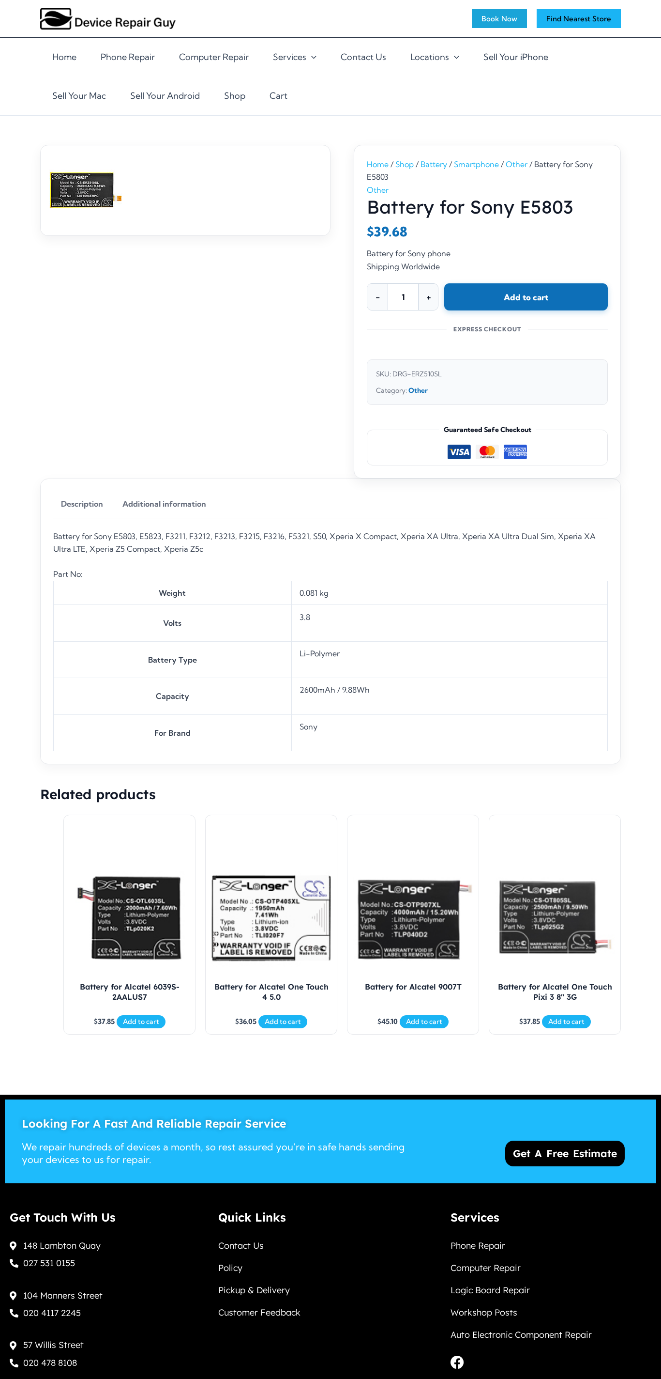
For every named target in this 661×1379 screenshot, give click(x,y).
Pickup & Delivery (254, 1290)
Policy (230, 1267)
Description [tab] (82, 504)
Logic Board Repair (490, 1290)
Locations (429, 56)
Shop (234, 95)
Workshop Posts (484, 1312)
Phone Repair (128, 56)
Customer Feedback (259, 1312)
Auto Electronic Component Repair (521, 1334)
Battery (434, 164)
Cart (278, 95)
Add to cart (526, 297)
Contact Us (363, 56)
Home (64, 56)
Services (289, 56)
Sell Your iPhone (515, 56)
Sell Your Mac (79, 95)
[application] (311, 57)
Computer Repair (214, 56)
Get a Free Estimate (565, 1153)
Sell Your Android (165, 95)
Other (516, 164)
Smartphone (476, 164)
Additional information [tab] (164, 504)
